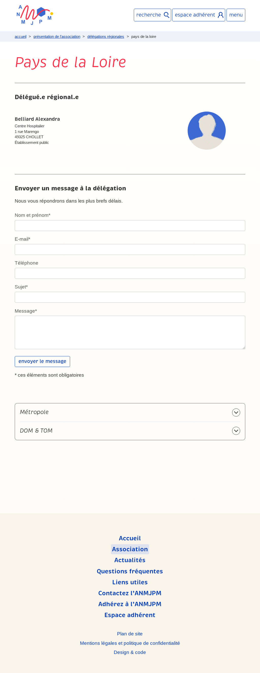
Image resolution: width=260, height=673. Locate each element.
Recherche (148, 15)
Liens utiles (130, 582)
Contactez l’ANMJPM (129, 593)
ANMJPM (35, 15)
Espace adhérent (195, 15)
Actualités (129, 560)
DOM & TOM (36, 430)
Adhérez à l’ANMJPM (129, 604)
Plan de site (130, 633)
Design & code (130, 652)
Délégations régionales (105, 36)
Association (130, 549)
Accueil (20, 36)
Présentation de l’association (57, 36)
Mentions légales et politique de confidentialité (130, 643)
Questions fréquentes (130, 571)
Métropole (34, 412)
